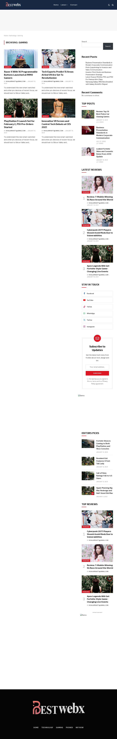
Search (84, 42)
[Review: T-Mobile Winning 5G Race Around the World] (97, 185)
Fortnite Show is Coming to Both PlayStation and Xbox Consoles (103, 445)
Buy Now (80, 727)
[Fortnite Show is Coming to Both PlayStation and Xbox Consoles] (88, 443)
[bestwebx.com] (13, 5)
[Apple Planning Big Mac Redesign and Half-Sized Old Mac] (88, 490)
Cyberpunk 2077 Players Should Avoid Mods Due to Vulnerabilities (100, 233)
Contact (73, 5)
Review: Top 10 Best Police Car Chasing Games (102, 114)
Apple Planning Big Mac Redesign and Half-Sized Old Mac (104, 490)
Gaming (7, 67)
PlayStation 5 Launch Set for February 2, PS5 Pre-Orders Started (19, 124)
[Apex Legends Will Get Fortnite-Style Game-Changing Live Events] (97, 254)
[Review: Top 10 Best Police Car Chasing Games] (88, 114)
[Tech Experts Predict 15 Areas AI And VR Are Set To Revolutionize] (58, 58)
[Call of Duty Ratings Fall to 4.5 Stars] (88, 476)
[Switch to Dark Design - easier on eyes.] (109, 5)
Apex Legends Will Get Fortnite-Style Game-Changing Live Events (98, 269)
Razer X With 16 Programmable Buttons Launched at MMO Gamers (20, 74)
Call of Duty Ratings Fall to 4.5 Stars (104, 475)
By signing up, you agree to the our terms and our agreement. (97, 381)
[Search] (112, 4)
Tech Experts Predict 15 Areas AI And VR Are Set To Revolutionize (57, 74)
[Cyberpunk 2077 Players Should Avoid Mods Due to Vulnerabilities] (97, 218)
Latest (63, 5)
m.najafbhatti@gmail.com (15, 81)
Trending (86, 192)
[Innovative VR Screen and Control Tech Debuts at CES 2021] (58, 108)
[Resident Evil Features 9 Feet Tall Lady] (88, 461)
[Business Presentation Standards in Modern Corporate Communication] (88, 130)
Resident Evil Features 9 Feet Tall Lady (103, 461)
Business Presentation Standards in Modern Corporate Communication (104, 132)
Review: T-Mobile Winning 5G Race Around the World (100, 198)
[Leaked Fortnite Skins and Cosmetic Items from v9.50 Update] (88, 151)
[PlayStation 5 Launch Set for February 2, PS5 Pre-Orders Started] (21, 108)
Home (56, 5)
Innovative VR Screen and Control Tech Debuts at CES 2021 (56, 124)
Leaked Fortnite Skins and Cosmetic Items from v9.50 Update (104, 153)
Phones (69, 727)
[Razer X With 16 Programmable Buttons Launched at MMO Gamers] (21, 58)
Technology (12, 36)
